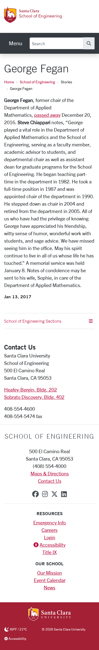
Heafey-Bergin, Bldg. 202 (30, 389)
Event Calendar (49, 580)
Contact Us (49, 481)
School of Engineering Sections (32, 321)
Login (49, 537)
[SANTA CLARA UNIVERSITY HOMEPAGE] (49, 614)
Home (9, 82)
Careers (49, 530)
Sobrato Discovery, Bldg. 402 (34, 397)
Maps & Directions (50, 473)
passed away (47, 115)
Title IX (49, 552)
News (49, 587)
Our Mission (49, 572)
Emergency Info (49, 522)
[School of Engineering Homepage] (39, 20)
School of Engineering (37, 82)
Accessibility (52, 544)
